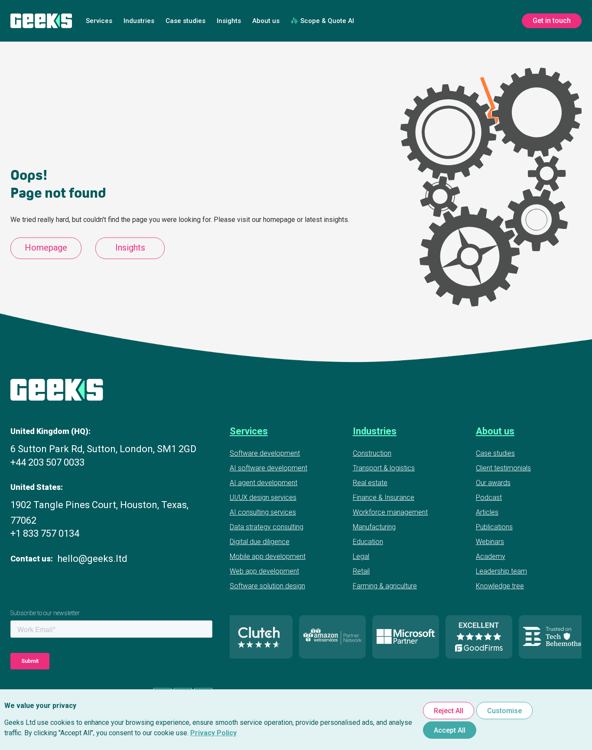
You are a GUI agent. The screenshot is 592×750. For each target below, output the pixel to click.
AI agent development (263, 483)
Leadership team (501, 571)
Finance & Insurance (383, 497)
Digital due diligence (259, 542)
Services (99, 21)
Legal (361, 556)
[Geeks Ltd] (41, 20)
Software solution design (267, 586)
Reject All (448, 711)
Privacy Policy (213, 733)
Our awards (493, 483)
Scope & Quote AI (327, 21)
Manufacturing (374, 527)
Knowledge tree (500, 586)
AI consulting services (263, 512)
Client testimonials (503, 468)
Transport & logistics (384, 468)
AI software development (268, 468)
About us (266, 21)
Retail (361, 571)
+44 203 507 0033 (47, 462)
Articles (487, 512)
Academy (490, 556)
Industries (139, 21)
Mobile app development (268, 556)
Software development (265, 453)
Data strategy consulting (266, 527)
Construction (372, 453)
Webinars (490, 542)
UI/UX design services (263, 497)
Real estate (370, 483)
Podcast (489, 497)
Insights (229, 21)
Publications (494, 527)
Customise (504, 711)
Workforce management (390, 512)
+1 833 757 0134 (44, 533)
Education (368, 542)
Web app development (264, 571)
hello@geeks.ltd (92, 558)
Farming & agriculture (385, 586)
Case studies (185, 21)
